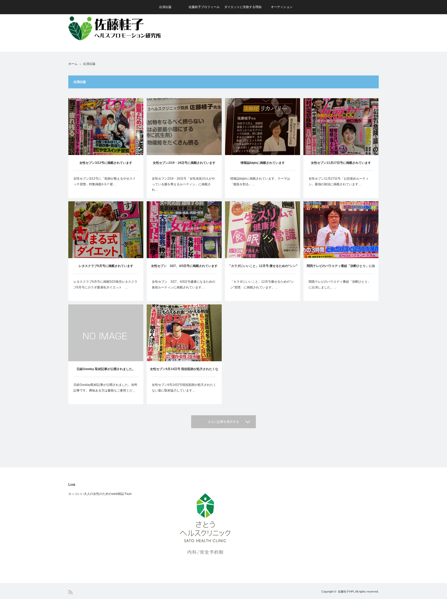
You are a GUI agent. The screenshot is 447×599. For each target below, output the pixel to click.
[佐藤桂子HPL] (120, 27)
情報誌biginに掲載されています (263, 163)
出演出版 (165, 7)
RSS (70, 592)
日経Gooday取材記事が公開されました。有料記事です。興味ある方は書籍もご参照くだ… (105, 387)
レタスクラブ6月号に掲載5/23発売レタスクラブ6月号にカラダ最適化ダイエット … (105, 284)
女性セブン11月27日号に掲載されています (341, 163)
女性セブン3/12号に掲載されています (105, 163)
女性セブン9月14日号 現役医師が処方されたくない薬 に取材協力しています (184, 372)
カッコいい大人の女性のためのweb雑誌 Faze (100, 494)
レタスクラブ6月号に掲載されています (106, 266)
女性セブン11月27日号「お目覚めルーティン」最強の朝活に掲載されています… (339, 181)
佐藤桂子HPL (346, 591)
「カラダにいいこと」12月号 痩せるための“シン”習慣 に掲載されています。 (262, 269)
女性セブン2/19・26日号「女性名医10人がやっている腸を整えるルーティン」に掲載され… (183, 184)
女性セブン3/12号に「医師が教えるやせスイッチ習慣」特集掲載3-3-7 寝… (104, 181)
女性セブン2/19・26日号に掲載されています (184, 163)
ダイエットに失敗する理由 (243, 7)
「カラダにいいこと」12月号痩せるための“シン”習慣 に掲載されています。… (262, 284)
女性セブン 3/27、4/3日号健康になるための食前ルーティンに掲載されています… (183, 284)
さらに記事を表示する (223, 422)
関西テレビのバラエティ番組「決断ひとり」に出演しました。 (341, 269)
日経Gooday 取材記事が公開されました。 (106, 369)
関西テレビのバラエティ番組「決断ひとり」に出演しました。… (340, 284)
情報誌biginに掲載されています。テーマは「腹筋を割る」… (260, 181)
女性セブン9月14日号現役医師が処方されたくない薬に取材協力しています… (184, 387)
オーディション (282, 7)
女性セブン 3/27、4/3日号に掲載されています (184, 266)
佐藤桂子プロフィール (204, 7)
